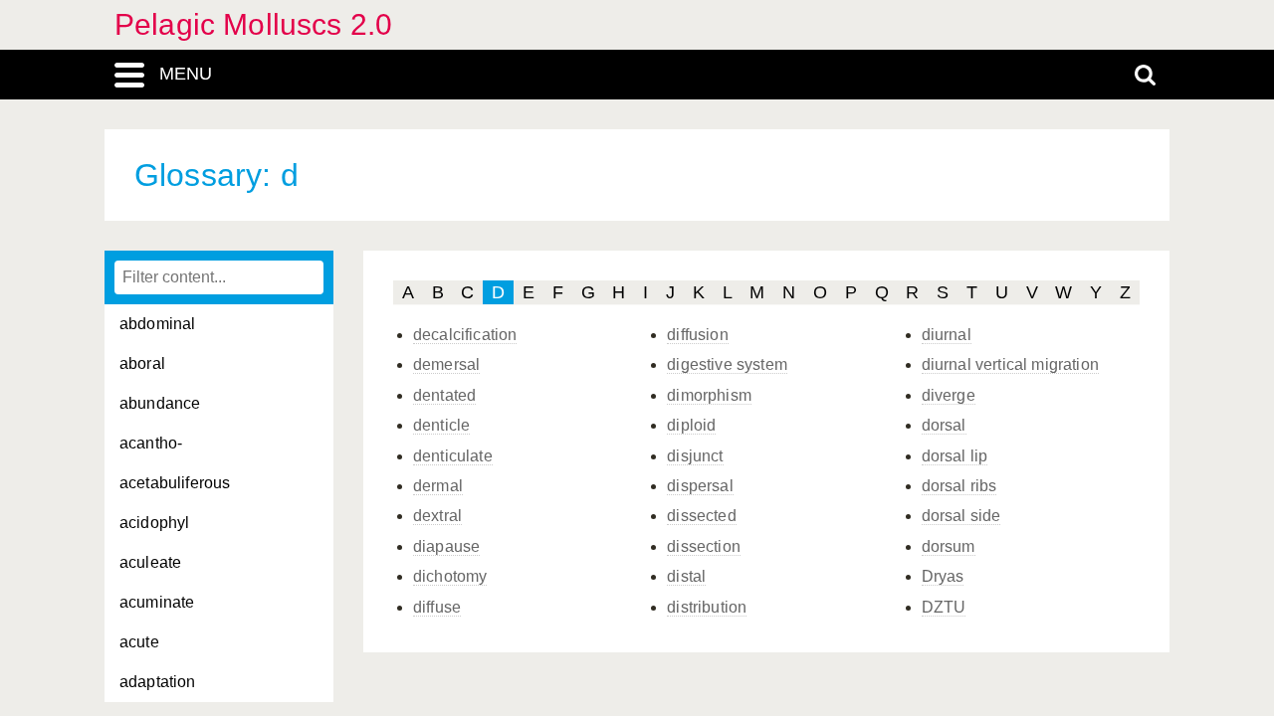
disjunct (695, 456)
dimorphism (709, 395)
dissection (704, 546)
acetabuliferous (174, 482)
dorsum (948, 546)
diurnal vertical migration (1010, 364)
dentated (444, 395)
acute (139, 641)
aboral (142, 363)
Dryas (943, 576)
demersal (446, 364)
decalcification (465, 334)
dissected (701, 515)
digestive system (727, 364)
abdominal (157, 323)
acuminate (156, 602)
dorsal (944, 425)
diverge (948, 395)
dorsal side (961, 515)
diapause (446, 546)
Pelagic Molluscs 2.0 (253, 24)
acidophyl (154, 522)
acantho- (150, 443)
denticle (441, 425)
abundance (159, 403)
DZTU (944, 607)
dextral (437, 515)
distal (686, 576)
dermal (438, 485)
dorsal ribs (959, 485)
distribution (706, 607)
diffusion (697, 334)
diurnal (946, 334)
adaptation (157, 681)
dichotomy (450, 576)
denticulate (453, 456)
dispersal (700, 485)
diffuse (437, 607)
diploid (691, 425)
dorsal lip (955, 456)
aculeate (150, 562)
